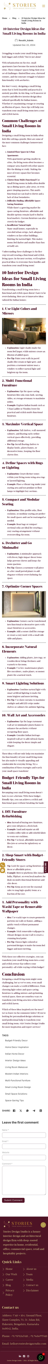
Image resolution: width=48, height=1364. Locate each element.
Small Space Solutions (16, 1093)
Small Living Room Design (18, 1087)
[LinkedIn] (40, 1110)
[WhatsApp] (27, 1110)
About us (31, 1269)
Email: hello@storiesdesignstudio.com (24, 1344)
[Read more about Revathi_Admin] (16, 40)
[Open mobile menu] (43, 6)
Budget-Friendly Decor (16, 1040)
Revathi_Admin (26, 40)
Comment (7, 1163)
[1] (41, 1359)
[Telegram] (34, 1110)
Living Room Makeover (16, 1067)
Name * (5, 1130)
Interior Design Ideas (15, 1060)
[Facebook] (14, 1110)
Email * (5, 1141)
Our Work (11, 1274)
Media (29, 1280)
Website (5, 1152)
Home (4, 18)
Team (29, 1274)
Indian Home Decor (14, 1053)
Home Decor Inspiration (17, 1047)
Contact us (32, 1285)
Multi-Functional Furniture (17, 1080)
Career (9, 1280)
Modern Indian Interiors (16, 1073)
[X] (20, 1110)
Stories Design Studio (34, 1024)
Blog (14, 18)
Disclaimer (32, 1290)
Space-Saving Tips (14, 1100)
